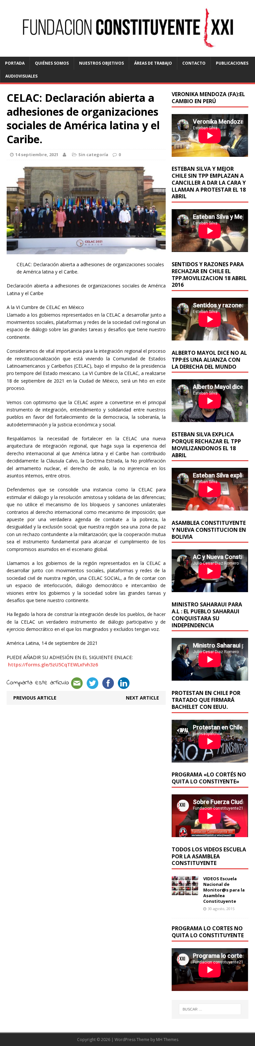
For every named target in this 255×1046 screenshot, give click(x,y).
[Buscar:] (210, 1009)
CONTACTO (194, 63)
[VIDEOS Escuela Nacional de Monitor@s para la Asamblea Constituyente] (185, 891)
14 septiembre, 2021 (36, 154)
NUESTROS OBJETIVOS (101, 63)
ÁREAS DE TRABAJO (153, 63)
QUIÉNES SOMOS (52, 63)
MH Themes (167, 1039)
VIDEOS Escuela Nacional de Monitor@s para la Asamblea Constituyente (224, 890)
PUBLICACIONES (232, 63)
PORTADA (15, 63)
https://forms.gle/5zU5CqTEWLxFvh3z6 (53, 664)
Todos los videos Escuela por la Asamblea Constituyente (209, 856)
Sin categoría (93, 154)
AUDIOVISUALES (21, 76)
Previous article (34, 698)
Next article (142, 698)
